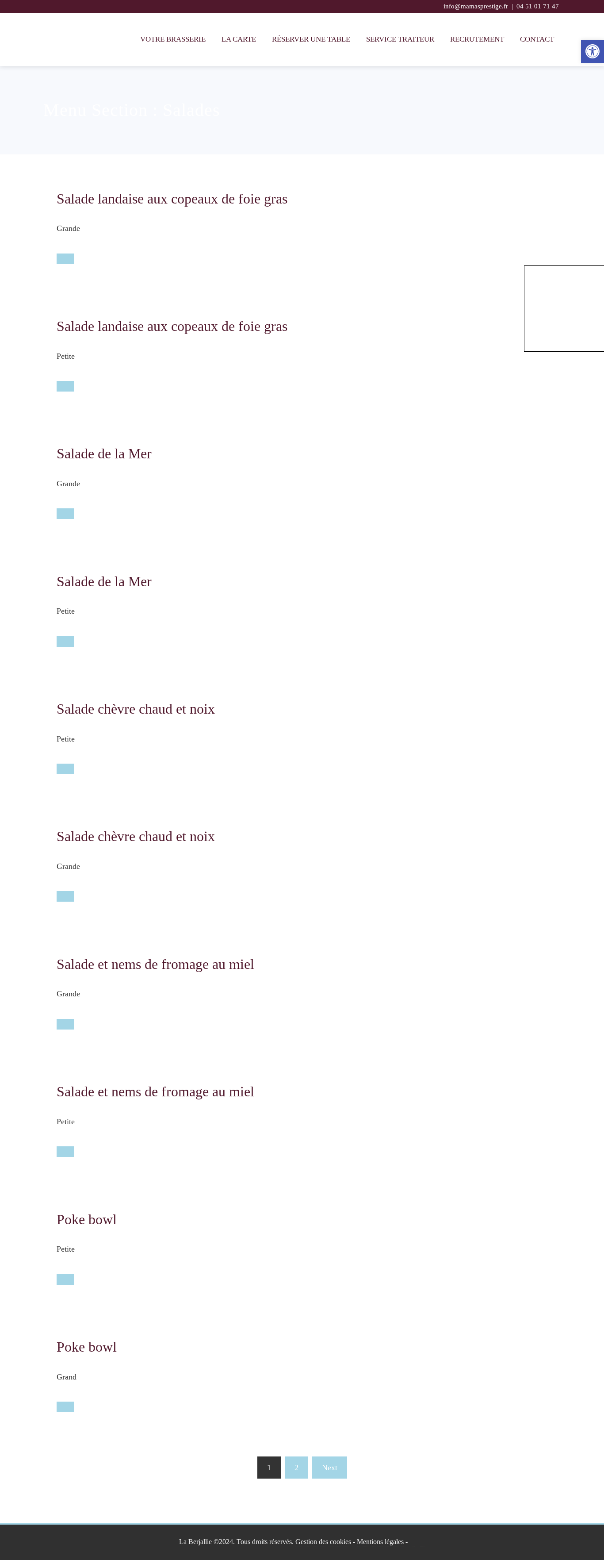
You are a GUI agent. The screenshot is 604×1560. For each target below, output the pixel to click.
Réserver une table (311, 39)
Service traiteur (400, 39)
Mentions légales (380, 1542)
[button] (592, 51)
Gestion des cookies (323, 1542)
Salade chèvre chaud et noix (136, 709)
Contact (537, 39)
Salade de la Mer (104, 453)
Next (329, 1467)
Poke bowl (87, 1219)
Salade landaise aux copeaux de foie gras (172, 199)
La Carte (239, 39)
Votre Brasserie (173, 39)
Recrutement (477, 39)
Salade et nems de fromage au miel (155, 964)
